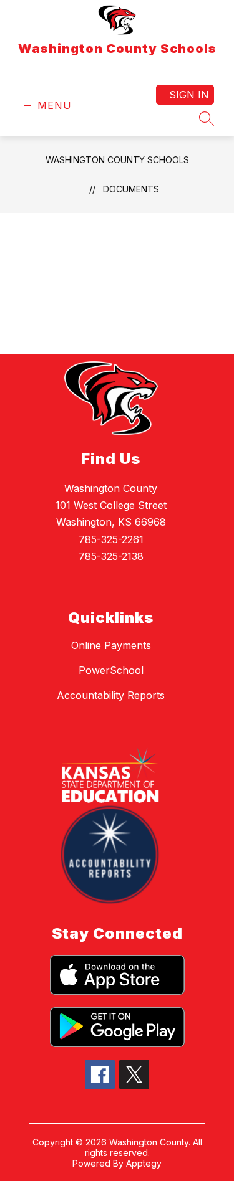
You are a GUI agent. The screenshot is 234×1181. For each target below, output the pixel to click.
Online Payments (111, 645)
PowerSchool (111, 670)
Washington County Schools (117, 159)
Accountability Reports (111, 695)
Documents (131, 189)
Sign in (189, 94)
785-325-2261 (111, 539)
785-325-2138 (111, 556)
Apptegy (144, 1163)
